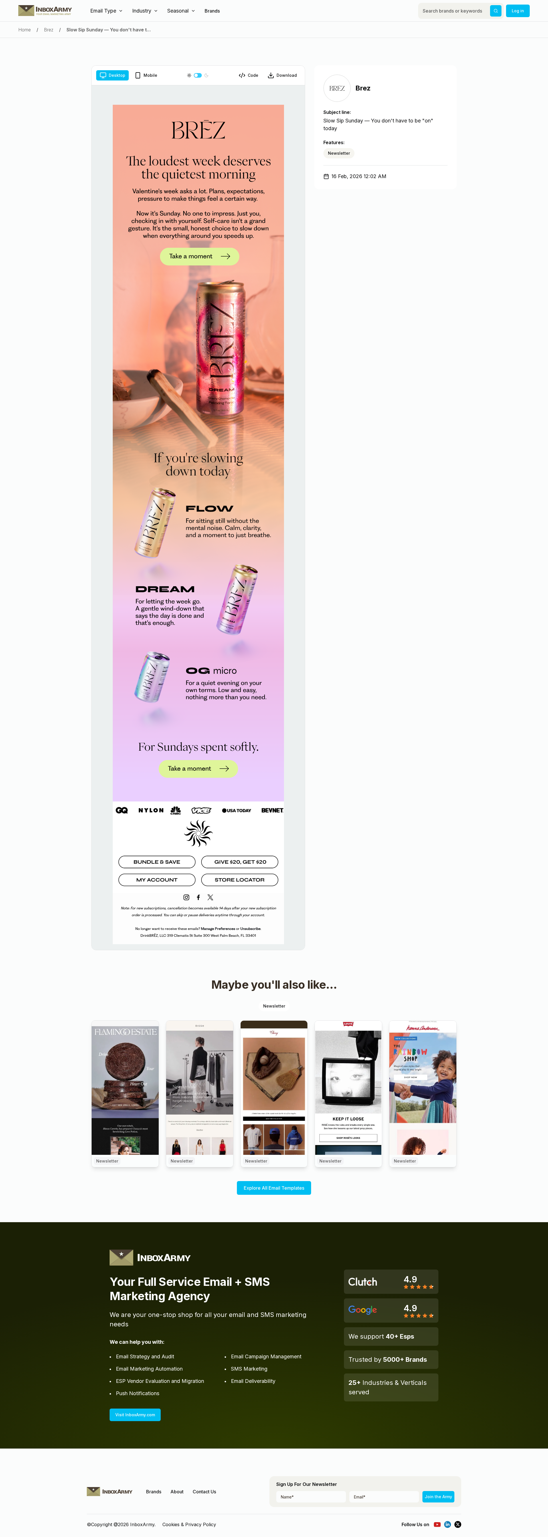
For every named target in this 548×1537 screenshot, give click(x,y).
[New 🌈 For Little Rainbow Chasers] (422, 1088)
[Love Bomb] (125, 1088)
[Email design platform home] (45, 10)
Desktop (117, 75)
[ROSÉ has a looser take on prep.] (348, 1088)
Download (287, 75)
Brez (48, 30)
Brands (212, 11)
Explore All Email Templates (274, 1188)
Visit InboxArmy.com (135, 1414)
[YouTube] (437, 1524)
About (177, 1491)
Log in (518, 10)
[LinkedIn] (447, 1524)
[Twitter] (457, 1524)
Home (24, 30)
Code (253, 75)
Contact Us (204, 1491)
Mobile (150, 75)
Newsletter (339, 153)
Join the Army (438, 1496)
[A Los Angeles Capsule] (274, 1088)
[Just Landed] (199, 1088)
